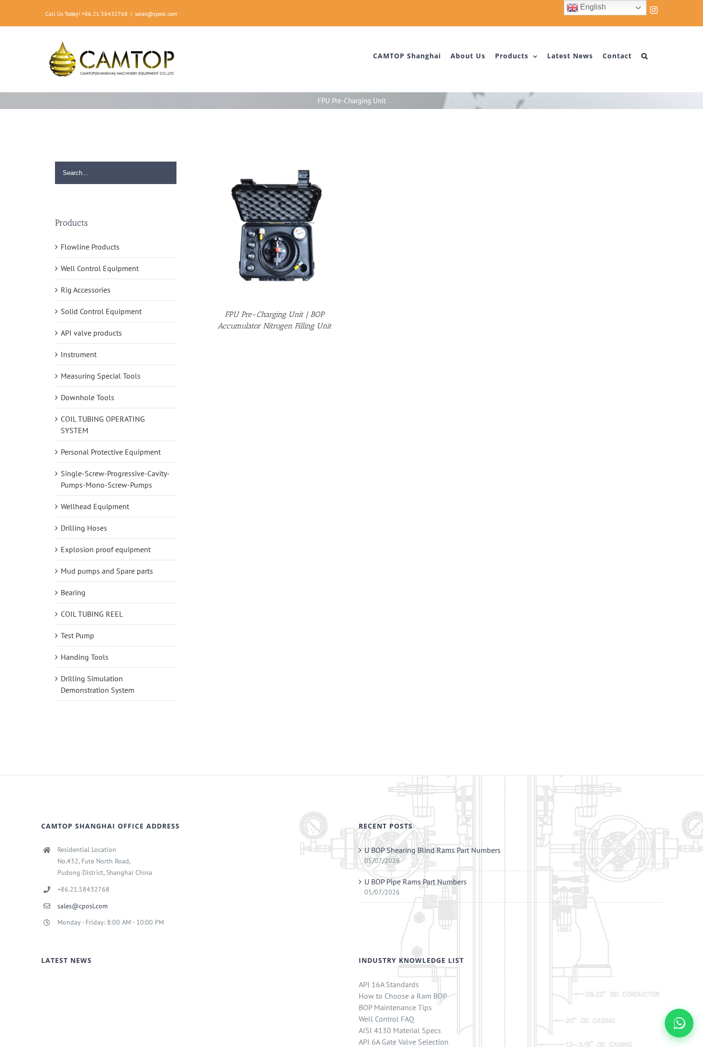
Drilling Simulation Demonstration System (97, 684)
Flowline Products (90, 246)
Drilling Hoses (84, 528)
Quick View (274, 227)
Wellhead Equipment (95, 506)
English (592, 7)
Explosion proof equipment (106, 549)
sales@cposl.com (156, 13)
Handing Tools (85, 657)
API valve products (91, 333)
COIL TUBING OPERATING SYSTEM (103, 424)
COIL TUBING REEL (92, 614)
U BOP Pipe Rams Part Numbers (415, 881)
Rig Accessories (85, 289)
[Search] (644, 56)
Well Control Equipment (100, 268)
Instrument (79, 354)
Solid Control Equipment (101, 311)
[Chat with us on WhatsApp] (679, 1023)
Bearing (73, 592)
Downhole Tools (87, 397)
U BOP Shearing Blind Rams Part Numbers (432, 850)
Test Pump (77, 635)
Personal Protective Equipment (111, 452)
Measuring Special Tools (101, 376)
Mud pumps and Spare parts (107, 571)
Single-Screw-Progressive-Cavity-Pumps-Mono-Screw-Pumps (115, 479)
